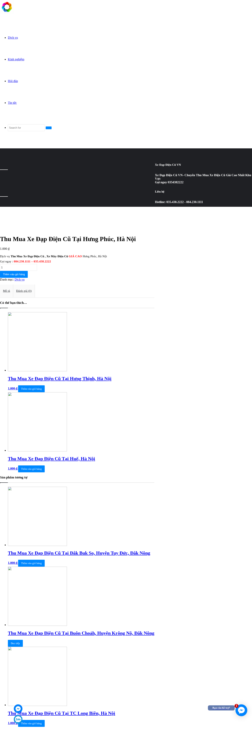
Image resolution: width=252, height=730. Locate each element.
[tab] (6, 291)
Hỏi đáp (13, 81)
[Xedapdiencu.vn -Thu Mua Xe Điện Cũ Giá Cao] (7, 12)
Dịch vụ (13, 37)
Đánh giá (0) (24, 290)
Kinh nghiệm (16, 59)
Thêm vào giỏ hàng (14, 274)
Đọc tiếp (15, 643)
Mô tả (6, 290)
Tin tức (12, 102)
